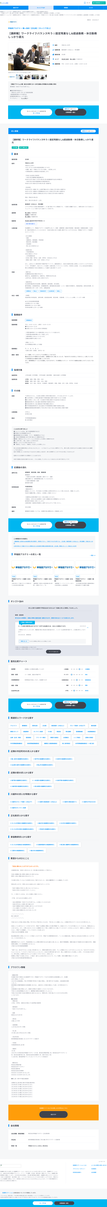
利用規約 (93, 1169)
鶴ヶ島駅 (72, 59)
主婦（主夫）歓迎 (15, 737)
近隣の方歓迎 (89, 737)
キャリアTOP (41, 8)
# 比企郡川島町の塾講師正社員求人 (20, 765)
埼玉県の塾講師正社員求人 (28, 11)
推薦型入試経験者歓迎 (50, 743)
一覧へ (92, 555)
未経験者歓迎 (92, 731)
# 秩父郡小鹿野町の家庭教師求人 (69, 844)
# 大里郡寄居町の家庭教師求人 (45, 844)
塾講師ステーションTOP (6, 11)
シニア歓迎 (77, 737)
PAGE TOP (102, 1161)
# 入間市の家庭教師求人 (17, 850)
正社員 (44, 725)
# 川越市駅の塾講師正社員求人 (19, 786)
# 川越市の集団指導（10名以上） (48, 802)
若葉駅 (27, 214)
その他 (50, 731)
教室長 (59, 731)
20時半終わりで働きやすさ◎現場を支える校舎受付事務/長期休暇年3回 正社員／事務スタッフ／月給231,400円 (45, 546)
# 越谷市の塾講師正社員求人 (46, 823)
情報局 (66, 8)
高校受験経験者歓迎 (33, 743)
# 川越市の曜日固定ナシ (70, 802)
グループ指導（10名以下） (78, 725)
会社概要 (93, 1172)
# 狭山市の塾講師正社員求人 (44, 765)
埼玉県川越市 (65, 59)
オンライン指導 (38, 731)
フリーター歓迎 (40, 737)
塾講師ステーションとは (79, 1165)
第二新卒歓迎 (66, 743)
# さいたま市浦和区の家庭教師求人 (20, 844)
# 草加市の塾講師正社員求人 (47, 829)
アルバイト (13, 725)
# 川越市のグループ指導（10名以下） (21, 802)
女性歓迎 (66, 737)
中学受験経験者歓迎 (16, 743)
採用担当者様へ (77, 1172)
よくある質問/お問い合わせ (99, 1165)
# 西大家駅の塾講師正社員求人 (43, 786)
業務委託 (24, 725)
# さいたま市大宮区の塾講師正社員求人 (22, 829)
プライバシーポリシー (79, 1169)
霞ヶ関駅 (27, 216)
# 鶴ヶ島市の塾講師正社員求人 (19, 759)
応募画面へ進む (70, 111)
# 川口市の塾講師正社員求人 (68, 823)
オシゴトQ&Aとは (53, 651)
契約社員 (35, 725)
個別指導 (93, 725)
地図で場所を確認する (30, 223)
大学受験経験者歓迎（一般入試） (85, 743)
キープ (88, 3)
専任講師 (68, 731)
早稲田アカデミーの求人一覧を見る (38, 1146)
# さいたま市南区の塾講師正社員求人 (21, 823)
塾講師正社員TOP (17, 11)
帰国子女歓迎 (54, 737)
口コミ (91, 8)
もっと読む (24, 98)
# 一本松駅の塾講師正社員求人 (41, 780)
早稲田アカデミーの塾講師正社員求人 (31, 15)
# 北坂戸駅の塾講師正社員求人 (65, 780)
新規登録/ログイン (100, 3)
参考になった (24, 641)
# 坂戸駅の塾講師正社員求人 (18, 780)
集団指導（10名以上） (58, 725)
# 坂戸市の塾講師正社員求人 (42, 759)
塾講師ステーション (7, 1193)
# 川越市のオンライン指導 (18, 808)
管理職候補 (79, 731)
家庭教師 (26, 731)
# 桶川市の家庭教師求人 (37, 850)
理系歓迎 (28, 737)
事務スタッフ (14, 731)
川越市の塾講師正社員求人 (42, 11)
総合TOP (16, 8)
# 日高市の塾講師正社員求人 (64, 759)
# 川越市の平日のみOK (89, 802)
